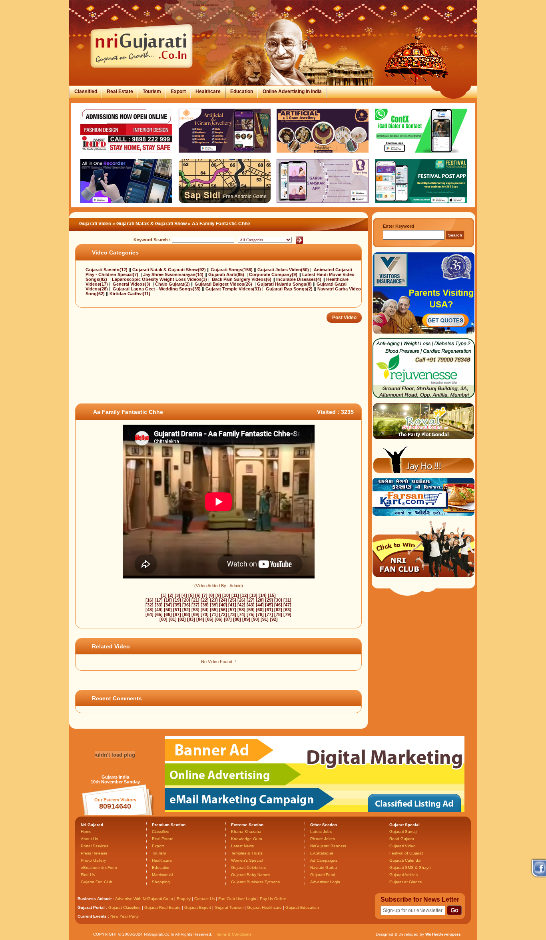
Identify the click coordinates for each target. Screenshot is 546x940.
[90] (255, 619)
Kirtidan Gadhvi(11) (130, 293)
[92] (274, 619)
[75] (251, 614)
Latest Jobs (321, 831)
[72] (223, 614)
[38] (205, 604)
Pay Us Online (273, 898)
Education (241, 91)
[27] (251, 600)
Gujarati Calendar (405, 860)
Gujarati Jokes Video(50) (283, 269)
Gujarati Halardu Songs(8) (285, 284)
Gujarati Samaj (402, 831)
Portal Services (94, 846)
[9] (218, 595)
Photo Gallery (93, 860)
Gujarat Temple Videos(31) (233, 288)
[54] (205, 609)
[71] (214, 614)
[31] (287, 600)
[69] (195, 614)
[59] (251, 609)
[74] (241, 614)
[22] (205, 600)
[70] (205, 614)
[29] (269, 600)
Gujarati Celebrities (248, 867)
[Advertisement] (220, 377)
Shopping (161, 882)
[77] (269, 614)
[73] (232, 614)
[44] (260, 604)
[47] (287, 604)
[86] (219, 619)
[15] (272, 595)
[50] (168, 609)
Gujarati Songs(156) (232, 269)
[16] (149, 600)
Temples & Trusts (247, 853)
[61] (269, 609)
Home (86, 831)
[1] (164, 595)
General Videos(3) (132, 284)
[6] (198, 595)
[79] (287, 614)
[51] (177, 609)
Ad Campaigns (323, 860)
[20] (186, 600)
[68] (186, 614)
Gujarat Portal (91, 907)
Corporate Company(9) (274, 274)
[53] (195, 609)
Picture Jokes (322, 839)
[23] (214, 600)
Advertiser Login (325, 882)
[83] (191, 619)
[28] (260, 600)
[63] (287, 609)
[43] (251, 604)
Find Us (88, 874)
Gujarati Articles (403, 874)
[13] (253, 595)
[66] (168, 614)
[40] (223, 604)
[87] (228, 619)
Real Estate (120, 91)
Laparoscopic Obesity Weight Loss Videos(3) (160, 279)
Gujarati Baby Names (250, 874)
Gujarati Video (95, 224)
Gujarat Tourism (229, 907)
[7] (204, 595)
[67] (177, 614)
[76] (260, 614)
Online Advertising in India (292, 91)
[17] (159, 600)
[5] (191, 595)
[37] (195, 604)
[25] (232, 600)
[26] (241, 600)
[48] (149, 609)
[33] (159, 604)
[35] (177, 604)
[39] (214, 604)
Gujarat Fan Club (96, 882)
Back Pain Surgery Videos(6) (242, 279)
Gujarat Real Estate (162, 907)
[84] (200, 619)
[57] (232, 609)
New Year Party (124, 916)
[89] (246, 619)
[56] (223, 609)
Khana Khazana (246, 831)
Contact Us (204, 898)
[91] (265, 619)
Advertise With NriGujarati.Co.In (144, 898)
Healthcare (208, 91)
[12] (244, 595)
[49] (159, 609)
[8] (211, 595)
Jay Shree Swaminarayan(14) (174, 274)
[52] (186, 609)
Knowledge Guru (246, 839)
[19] (177, 600)
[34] (168, 604)
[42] (241, 604)
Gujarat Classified (124, 907)
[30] (278, 600)
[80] (163, 619)
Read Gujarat (401, 839)
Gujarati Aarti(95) (226, 274)
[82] (182, 619)
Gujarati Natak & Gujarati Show (151, 224)
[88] (237, 619)
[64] (149, 614)
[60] (260, 609)
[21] (195, 600)
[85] (209, 619)
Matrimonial (162, 874)
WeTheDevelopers (443, 934)
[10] (226, 595)
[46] (278, 604)
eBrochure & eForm (99, 867)
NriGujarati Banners (328, 846)
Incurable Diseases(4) (299, 279)
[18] (168, 600)
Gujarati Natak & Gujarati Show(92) (169, 269)
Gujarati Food (322, 874)
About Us (89, 839)
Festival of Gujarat (406, 853)
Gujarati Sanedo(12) (107, 269)
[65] (159, 614)
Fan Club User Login (237, 898)
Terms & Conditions (233, 934)
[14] (263, 595)
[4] (184, 595)
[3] (177, 595)
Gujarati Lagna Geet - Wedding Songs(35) (157, 288)
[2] (170, 595)
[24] (223, 600)
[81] (173, 619)
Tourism (152, 91)
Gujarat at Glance (405, 882)
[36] (186, 604)
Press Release (94, 853)
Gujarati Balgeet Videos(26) (224, 284)
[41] (232, 604)
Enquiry (184, 898)
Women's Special (247, 860)
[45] (269, 604)
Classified (85, 91)
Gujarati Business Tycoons (255, 882)
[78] (278, 614)
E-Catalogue (321, 853)
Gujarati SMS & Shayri (409, 867)
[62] (278, 609)
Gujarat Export (197, 907)
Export (178, 91)
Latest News (242, 846)
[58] (241, 609)
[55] (214, 609)
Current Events (92, 916)
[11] (235, 595)
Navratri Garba (323, 867)
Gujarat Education (302, 907)
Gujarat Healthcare (264, 907)
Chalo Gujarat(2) (173, 284)
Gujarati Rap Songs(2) (290, 288)
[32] (149, 604)
